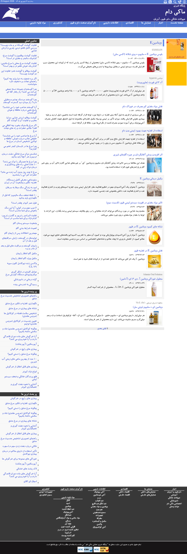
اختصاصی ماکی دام (174, 504)
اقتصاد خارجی (124, 495)
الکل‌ (68, 500)
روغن (68, 539)
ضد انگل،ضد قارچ (99, 504)
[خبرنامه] (165, 2)
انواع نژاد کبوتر (29, 372)
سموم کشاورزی (45, 495)
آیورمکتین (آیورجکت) (26, 344)
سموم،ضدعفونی (99, 512)
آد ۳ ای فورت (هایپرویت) (149, 82)
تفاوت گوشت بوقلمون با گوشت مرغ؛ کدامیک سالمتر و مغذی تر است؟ (20, 57)
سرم (99, 498)
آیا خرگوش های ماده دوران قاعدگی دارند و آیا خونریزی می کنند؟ (20, 338)
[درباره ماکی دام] (184, 2)
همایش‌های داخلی (148, 492)
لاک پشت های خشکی (26, 469)
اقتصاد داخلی (124, 492)
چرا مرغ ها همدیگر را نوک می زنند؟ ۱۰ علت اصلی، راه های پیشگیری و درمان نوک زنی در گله (20, 165)
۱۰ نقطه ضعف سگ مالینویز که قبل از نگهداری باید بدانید (19, 197)
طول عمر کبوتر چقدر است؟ (24, 203)
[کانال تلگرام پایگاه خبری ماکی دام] (16, 30)
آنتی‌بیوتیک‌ (68, 512)
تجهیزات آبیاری (45, 492)
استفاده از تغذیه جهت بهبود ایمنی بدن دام (142, 131)
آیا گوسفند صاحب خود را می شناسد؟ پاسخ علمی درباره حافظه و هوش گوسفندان (20, 110)
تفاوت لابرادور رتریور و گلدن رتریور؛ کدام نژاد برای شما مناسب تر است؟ (19, 217)
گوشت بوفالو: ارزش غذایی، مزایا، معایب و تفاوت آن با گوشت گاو (21, 119)
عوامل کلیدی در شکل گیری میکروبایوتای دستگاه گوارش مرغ (21, 273)
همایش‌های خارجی (148, 495)
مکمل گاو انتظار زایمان (26, 253)
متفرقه (99, 518)
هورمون (99, 510)
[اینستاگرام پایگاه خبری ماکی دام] (12, 30)
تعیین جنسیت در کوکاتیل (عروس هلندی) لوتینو (21, 323)
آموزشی (174, 495)
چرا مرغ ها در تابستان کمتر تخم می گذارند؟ (20, 148)
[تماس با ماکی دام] (180, 2)
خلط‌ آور (68, 524)
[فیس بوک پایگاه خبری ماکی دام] (21, 30)
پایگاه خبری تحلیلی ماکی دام (96, 545)
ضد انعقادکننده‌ (68, 509)
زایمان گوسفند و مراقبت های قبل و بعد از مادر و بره (19, 247)
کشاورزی (57, 23)
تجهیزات (99, 515)
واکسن (99, 524)
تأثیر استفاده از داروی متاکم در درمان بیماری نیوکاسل (19, 453)
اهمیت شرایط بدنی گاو (26, 228)
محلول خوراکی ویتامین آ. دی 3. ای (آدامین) (141, 279)
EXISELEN (157, 50)
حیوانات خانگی (174, 498)
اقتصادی (130, 23)
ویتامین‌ (68, 506)
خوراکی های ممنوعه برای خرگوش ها (19, 459)
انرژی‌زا (68, 533)
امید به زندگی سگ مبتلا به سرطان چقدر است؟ (21, 189)
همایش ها (146, 23)
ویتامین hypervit (155, 78)
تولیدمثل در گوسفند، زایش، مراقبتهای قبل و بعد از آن (19, 240)
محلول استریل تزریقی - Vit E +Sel (149, 303)
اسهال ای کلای (30, 481)
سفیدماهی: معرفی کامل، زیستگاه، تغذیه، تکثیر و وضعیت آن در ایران (20, 181)
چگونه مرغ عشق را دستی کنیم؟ (22, 354)
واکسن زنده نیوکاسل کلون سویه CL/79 (22, 265)
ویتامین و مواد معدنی (99, 507)
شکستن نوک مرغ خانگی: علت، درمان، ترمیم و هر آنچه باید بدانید (19, 155)
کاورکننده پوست (68, 536)
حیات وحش (174, 507)
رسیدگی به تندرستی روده (25, 284)
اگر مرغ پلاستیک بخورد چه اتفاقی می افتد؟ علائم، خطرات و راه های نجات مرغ (19, 128)
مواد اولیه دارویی (38, 23)
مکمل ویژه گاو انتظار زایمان (24, 258)
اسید (68, 503)
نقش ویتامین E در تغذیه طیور (148, 251)
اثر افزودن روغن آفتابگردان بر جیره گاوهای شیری (137, 155)
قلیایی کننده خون (68, 527)
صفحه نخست (176, 23)
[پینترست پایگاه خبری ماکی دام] (31, 30)
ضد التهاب (99, 501)
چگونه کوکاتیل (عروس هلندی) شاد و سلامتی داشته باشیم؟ (19, 330)
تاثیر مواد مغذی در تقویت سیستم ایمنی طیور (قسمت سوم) (134, 203)
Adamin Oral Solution (152, 275)
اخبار (160, 23)
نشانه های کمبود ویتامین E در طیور (145, 227)
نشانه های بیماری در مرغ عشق (22, 308)
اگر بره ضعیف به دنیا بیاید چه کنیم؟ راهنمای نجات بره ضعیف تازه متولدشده (20, 82)
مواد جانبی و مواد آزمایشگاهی (68, 518)
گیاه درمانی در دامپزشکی (25, 279)
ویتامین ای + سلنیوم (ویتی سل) (147, 307)
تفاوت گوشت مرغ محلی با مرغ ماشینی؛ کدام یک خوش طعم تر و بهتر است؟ (19, 65)
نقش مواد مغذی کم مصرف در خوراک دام (142, 106)
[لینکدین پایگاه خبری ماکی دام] (26, 30)
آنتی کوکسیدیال (99, 527)
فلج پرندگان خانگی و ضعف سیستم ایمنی (20, 378)
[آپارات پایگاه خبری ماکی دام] (2, 30)
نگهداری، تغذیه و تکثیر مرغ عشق (21, 303)
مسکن (67, 521)
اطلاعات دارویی (110, 23)
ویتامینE (155, 43)
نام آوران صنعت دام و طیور (83, 23)
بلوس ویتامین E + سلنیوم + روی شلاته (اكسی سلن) (137, 54)
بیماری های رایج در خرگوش (23, 349)
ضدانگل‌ (68, 515)
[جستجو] (175, 2)
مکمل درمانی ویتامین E (151, 179)
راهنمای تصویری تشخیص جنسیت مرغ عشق (19, 297)
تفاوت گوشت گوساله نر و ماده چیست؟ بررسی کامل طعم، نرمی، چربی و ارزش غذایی (18, 48)
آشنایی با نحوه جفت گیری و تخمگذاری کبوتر (24, 386)
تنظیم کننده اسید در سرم (68, 530)
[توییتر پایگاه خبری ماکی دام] (7, 30)
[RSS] (170, 2)
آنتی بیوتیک (99, 492)
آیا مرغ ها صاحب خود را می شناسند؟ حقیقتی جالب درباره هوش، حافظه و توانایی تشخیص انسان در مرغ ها (20, 139)
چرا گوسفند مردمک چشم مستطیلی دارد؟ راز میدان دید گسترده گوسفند (20, 101)
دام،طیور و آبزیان (174, 492)
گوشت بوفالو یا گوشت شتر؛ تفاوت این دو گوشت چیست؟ (19, 72)
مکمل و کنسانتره (99, 521)
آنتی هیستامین (99, 495)
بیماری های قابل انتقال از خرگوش (21, 367)
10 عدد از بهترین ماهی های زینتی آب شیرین (19, 360)
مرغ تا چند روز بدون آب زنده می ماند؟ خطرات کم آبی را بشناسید (19, 174)
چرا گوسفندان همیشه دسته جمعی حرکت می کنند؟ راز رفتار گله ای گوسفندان (21, 92)
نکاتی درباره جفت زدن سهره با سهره (20, 446)
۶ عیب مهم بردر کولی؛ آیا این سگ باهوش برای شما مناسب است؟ (20, 209)
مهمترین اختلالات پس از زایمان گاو (20, 233)
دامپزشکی (174, 501)
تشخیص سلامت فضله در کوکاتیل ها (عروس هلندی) (20, 315)
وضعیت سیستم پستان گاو (25, 223)
